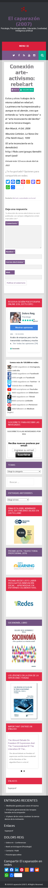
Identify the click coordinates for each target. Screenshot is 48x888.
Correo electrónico (15, 262)
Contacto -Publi (12, 851)
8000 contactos (22, 401)
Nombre (10, 252)
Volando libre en (22, 386)
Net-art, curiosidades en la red (24, 198)
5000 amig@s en (23, 378)
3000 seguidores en (24, 405)
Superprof (12, 788)
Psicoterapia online (13, 855)
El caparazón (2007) (24, 21)
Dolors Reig (28, 90)
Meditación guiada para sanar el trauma (22, 806)
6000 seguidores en (23, 397)
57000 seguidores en (25, 382)
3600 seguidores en (25, 393)
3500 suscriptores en (25, 389)
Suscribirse (24, 454)
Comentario (12, 223)
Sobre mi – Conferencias (16, 842)
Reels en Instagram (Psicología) (19, 846)
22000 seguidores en (25, 374)
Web (8, 272)
